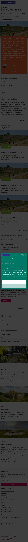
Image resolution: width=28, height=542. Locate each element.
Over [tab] (23, 259)
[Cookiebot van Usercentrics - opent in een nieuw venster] (20, 255)
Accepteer (14, 282)
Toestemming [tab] (5, 259)
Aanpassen (13, 286)
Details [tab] (14, 259)
